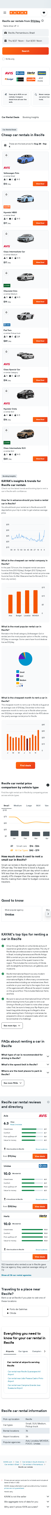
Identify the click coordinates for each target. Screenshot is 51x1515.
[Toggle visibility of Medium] (21, 679)
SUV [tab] (38, 805)
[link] (25, 765)
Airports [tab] (10, 1351)
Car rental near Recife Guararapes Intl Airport (24, 1373)
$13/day (35, 21)
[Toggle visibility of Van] (19, 683)
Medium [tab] (18, 805)
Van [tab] (46, 805)
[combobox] (11, 25)
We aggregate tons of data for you (21, 1501)
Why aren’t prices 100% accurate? (21, 1506)
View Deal (40, 184)
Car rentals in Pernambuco (33, 1464)
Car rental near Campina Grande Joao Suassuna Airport (24, 1386)
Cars (17, 1462)
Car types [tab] (23, 1351)
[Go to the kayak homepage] (18, 12)
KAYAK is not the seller (15, 1496)
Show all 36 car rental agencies (16, 1275)
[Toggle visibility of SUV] (19, 675)
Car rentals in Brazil (12, 1464)
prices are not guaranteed (14, 1488)
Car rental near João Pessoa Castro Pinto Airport (25, 1379)
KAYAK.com (7, 1462)
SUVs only (10, 59)
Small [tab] (6, 805)
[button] (5, 13)
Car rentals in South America (33, 1462)
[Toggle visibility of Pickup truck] (23, 687)
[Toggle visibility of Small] (20, 671)
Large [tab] (29, 805)
